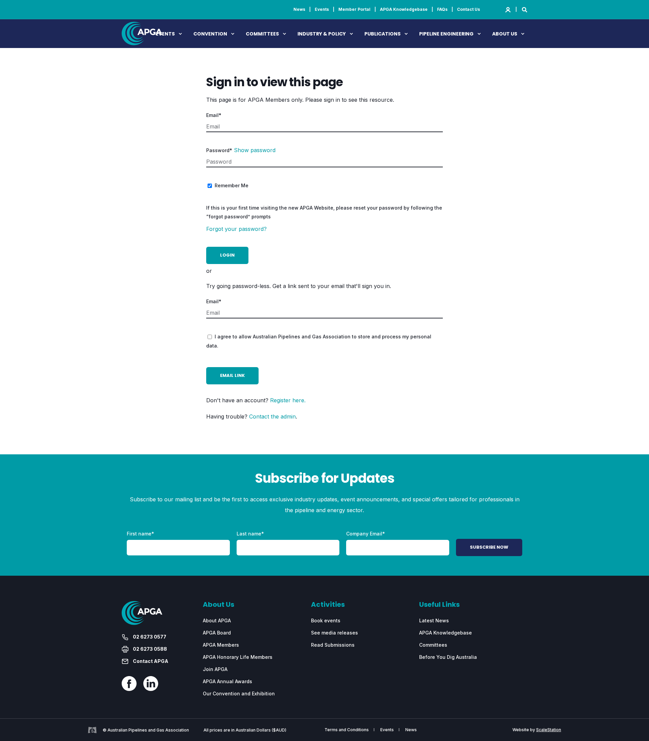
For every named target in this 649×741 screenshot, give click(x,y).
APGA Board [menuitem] (217, 633)
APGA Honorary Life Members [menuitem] (237, 657)
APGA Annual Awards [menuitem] (227, 681)
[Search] (524, 9)
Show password (254, 150)
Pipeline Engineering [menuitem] (446, 33)
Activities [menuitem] (328, 605)
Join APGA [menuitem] (215, 669)
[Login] (508, 9)
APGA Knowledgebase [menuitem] (404, 9)
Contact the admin (272, 416)
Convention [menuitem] (210, 33)
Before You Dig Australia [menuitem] (448, 657)
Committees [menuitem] (262, 33)
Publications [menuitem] (382, 33)
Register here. (288, 400)
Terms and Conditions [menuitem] (346, 730)
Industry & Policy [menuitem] (321, 33)
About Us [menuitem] (504, 33)
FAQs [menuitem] (442, 9)
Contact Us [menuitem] (468, 9)
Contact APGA (150, 661)
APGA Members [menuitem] (221, 645)
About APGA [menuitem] (217, 620)
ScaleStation (548, 729)
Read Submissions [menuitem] (333, 645)
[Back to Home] (142, 41)
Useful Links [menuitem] (439, 605)
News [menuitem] (299, 9)
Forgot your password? (236, 228)
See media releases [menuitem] (334, 633)
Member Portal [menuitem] (354, 9)
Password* (219, 150)
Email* (213, 115)
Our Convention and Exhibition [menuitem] (239, 693)
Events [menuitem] (322, 9)
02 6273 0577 (149, 637)
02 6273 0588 (149, 649)
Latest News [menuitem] (434, 620)
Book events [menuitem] (325, 620)
